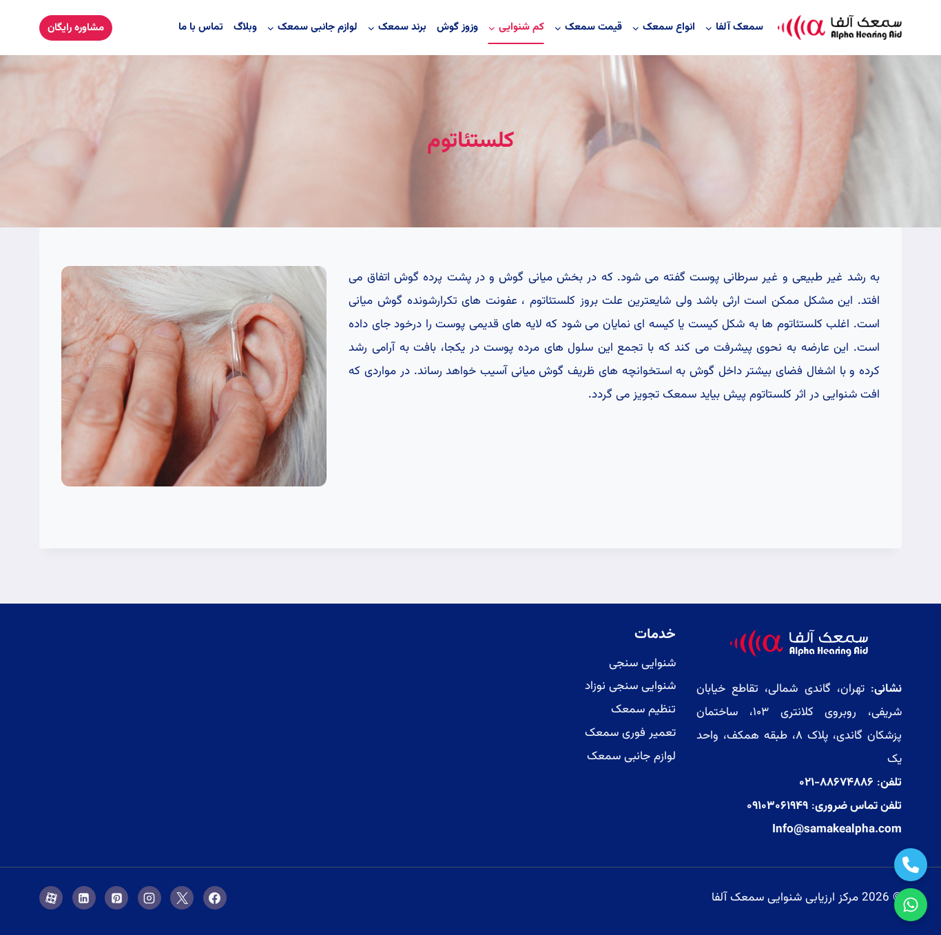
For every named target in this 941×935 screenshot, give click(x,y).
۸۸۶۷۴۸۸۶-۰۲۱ (836, 783)
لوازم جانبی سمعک (631, 757)
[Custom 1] (51, 898)
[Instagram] (149, 898)
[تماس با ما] (910, 864)
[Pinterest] (116, 898)
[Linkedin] (84, 898)
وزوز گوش (457, 27)
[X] (182, 898)
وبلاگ (245, 27)
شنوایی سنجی (642, 663)
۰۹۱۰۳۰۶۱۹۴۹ (777, 806)
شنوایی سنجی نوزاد (630, 686)
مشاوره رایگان (76, 28)
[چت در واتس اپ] (910, 904)
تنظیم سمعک (643, 710)
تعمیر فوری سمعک (630, 733)
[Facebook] (215, 898)
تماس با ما (200, 27)
